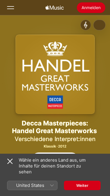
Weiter (82, 185)
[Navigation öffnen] (10, 7)
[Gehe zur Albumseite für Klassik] (85, 25)
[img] (54, 7)
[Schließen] (10, 161)
